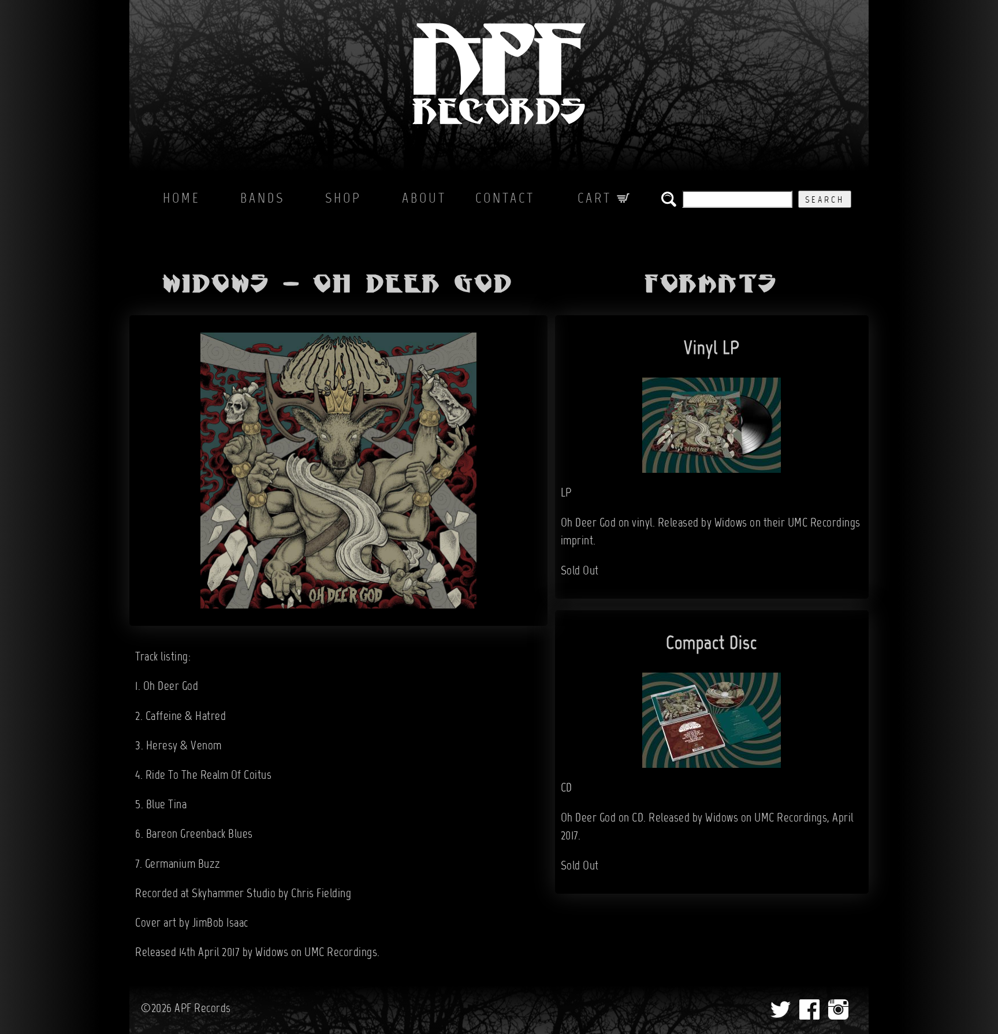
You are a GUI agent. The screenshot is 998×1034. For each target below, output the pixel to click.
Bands (262, 199)
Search (824, 200)
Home (181, 199)
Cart (597, 199)
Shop (343, 199)
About (424, 199)
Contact (505, 199)
